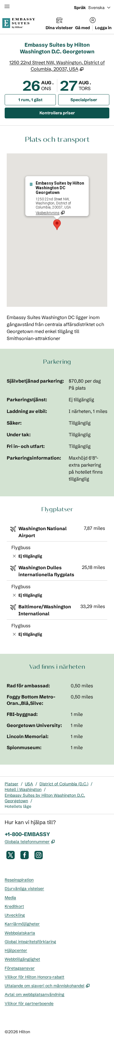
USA (29, 783)
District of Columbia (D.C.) (63, 783)
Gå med (82, 27)
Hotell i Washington (23, 789)
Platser (11, 783)
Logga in (103, 27)
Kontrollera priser (72, 112)
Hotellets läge (18, 806)
